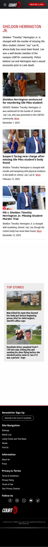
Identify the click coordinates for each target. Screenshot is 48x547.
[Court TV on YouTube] (31, 500)
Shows (4, 443)
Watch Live (36, 4)
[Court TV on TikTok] (38, 500)
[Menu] (4, 4)
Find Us (5, 447)
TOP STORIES (15, 287)
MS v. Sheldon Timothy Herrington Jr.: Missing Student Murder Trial (23, 216)
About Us (6, 459)
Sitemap (5, 430)
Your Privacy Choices (11, 488)
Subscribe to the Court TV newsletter (18, 418)
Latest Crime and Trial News (14, 439)
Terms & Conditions (10, 476)
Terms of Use (7, 484)
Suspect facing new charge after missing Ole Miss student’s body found (24, 159)
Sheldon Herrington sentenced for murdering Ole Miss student (23, 101)
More (16, 118)
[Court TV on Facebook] (10, 500)
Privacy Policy (8, 480)
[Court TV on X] (24, 500)
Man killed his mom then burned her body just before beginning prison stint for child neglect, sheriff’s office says (22, 317)
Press (4, 464)
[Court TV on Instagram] (17, 500)
